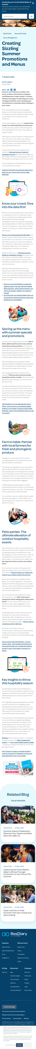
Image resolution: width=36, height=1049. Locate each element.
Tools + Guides (14, 979)
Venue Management (10, 38)
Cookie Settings (9, 1007)
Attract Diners (6, 947)
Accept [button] (19, 1045)
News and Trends (20, 33)
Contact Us (27, 976)
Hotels (19, 950)
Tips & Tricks (7, 33)
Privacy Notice (6, 1018)
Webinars (13, 983)
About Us (27, 972)
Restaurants (21, 947)
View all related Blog (18, 800)
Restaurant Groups (23, 958)
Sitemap (26, 1018)
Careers (26, 983)
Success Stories (14, 986)
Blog (11, 972)
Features (5, 943)
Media (26, 979)
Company (27, 968)
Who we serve (23, 943)
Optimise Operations (8, 950)
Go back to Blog (9, 77)
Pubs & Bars (21, 954)
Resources (14, 968)
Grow (3, 954)
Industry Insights (15, 976)
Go (31, 16)
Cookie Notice (17, 1018)
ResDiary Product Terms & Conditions (13, 1015)
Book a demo (28, 990)
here (19, 1032)
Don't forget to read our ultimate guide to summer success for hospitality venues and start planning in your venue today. (17, 753)
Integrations (5, 958)
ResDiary (5, 738)
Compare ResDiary (15, 990)
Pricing (4, 968)
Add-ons (4, 972)
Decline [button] (27, 1045)
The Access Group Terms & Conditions (13, 1011)
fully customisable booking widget (22, 742)
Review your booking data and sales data (16, 235)
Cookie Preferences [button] (10, 1045)
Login (26, 986)
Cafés (19, 961)
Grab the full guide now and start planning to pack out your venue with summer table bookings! (17, 172)
